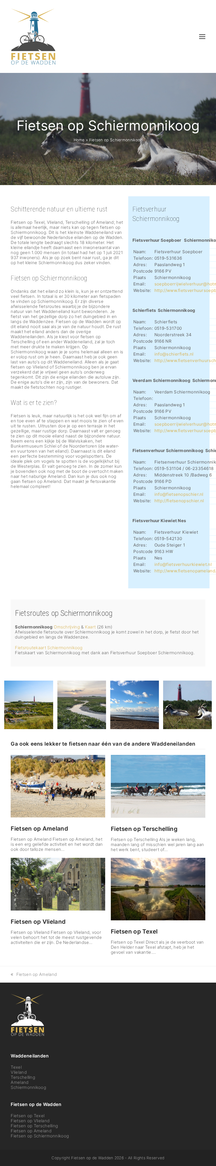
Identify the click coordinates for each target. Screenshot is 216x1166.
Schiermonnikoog (28, 1087)
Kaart (90, 627)
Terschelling (23, 1077)
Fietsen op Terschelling (144, 828)
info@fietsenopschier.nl (179, 494)
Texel (16, 1067)
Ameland (19, 1082)
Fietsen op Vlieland (38, 921)
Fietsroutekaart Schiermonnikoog (48, 647)
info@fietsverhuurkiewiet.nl (183, 564)
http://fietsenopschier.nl (179, 500)
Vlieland (18, 1072)
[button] (202, 36)
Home (79, 140)
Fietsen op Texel (134, 931)
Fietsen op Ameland (39, 828)
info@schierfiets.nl (174, 354)
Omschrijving (67, 627)
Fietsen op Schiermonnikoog (40, 1136)
